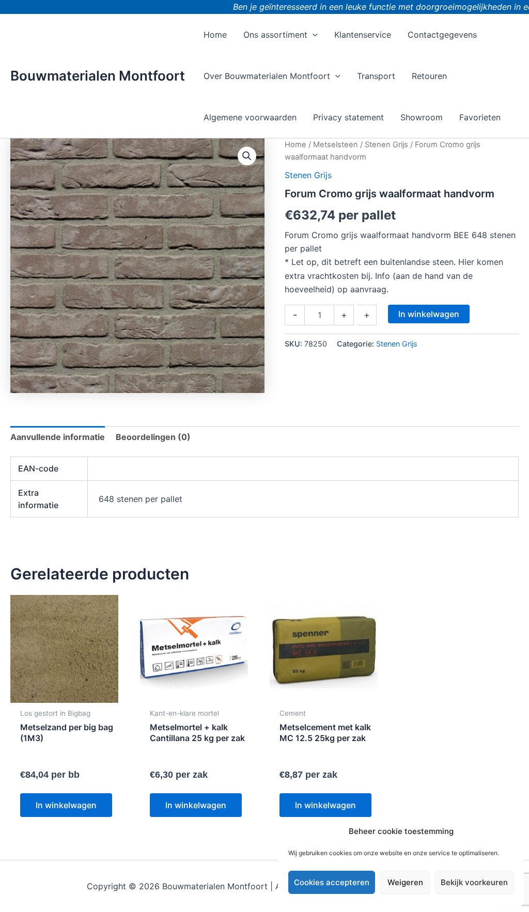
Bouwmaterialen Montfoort (97, 76)
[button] (312, 34)
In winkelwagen (428, 314)
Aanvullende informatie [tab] (57, 437)
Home (295, 144)
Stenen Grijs (386, 144)
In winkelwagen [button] (66, 805)
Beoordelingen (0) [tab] (153, 437)
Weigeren (405, 882)
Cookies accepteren (331, 882)
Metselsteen (335, 144)
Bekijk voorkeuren (474, 882)
